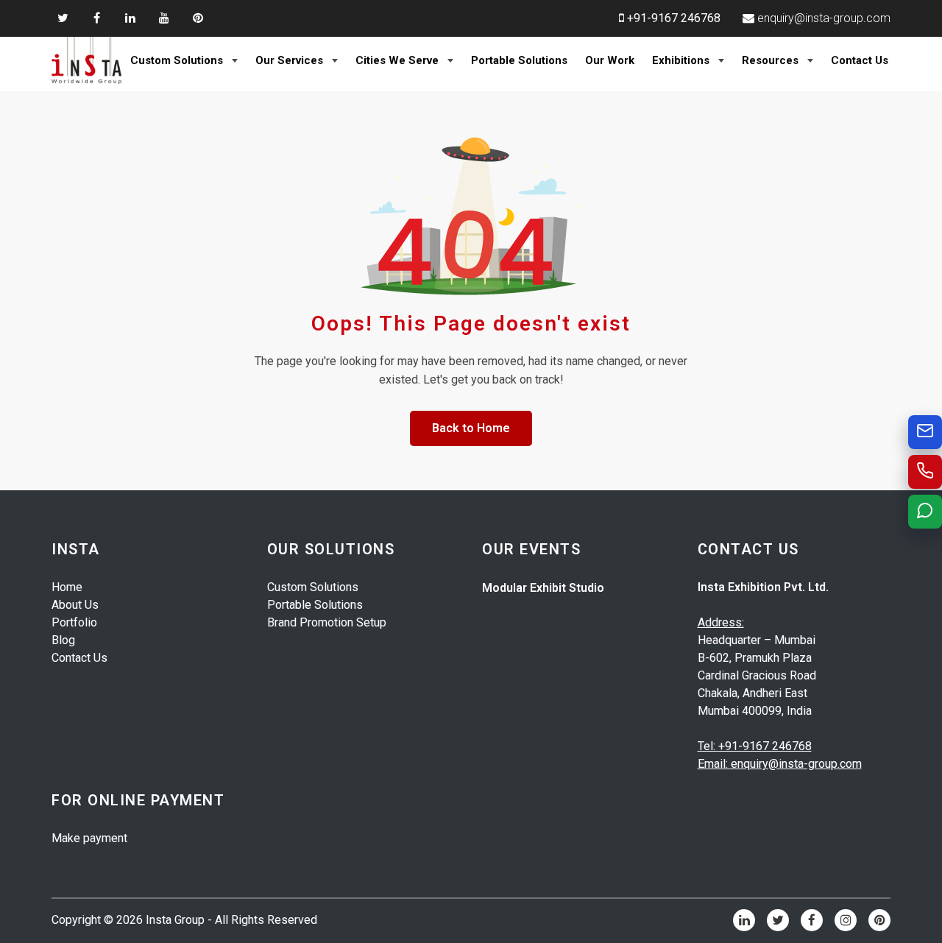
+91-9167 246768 (673, 18)
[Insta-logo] (86, 60)
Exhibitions (680, 60)
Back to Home (471, 428)
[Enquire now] (925, 432)
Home (67, 587)
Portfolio (74, 622)
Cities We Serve (397, 60)
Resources (770, 60)
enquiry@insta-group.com (823, 18)
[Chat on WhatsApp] (925, 512)
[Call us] (925, 472)
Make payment (89, 838)
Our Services (289, 60)
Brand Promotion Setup (326, 622)
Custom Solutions (176, 60)
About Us (75, 605)
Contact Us (859, 60)
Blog (63, 640)
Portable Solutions (519, 60)
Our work (609, 60)
